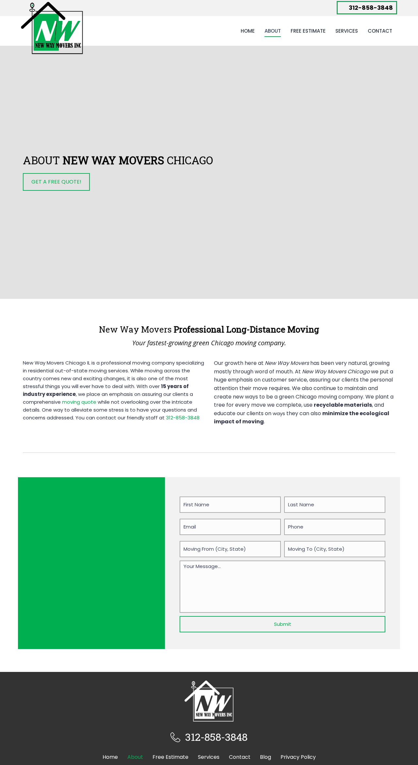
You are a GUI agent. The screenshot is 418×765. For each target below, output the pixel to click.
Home (248, 30)
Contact (380, 30)
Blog (265, 757)
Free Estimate (308, 30)
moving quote (79, 402)
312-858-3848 (183, 417)
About (273, 30)
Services (346, 30)
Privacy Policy (298, 757)
